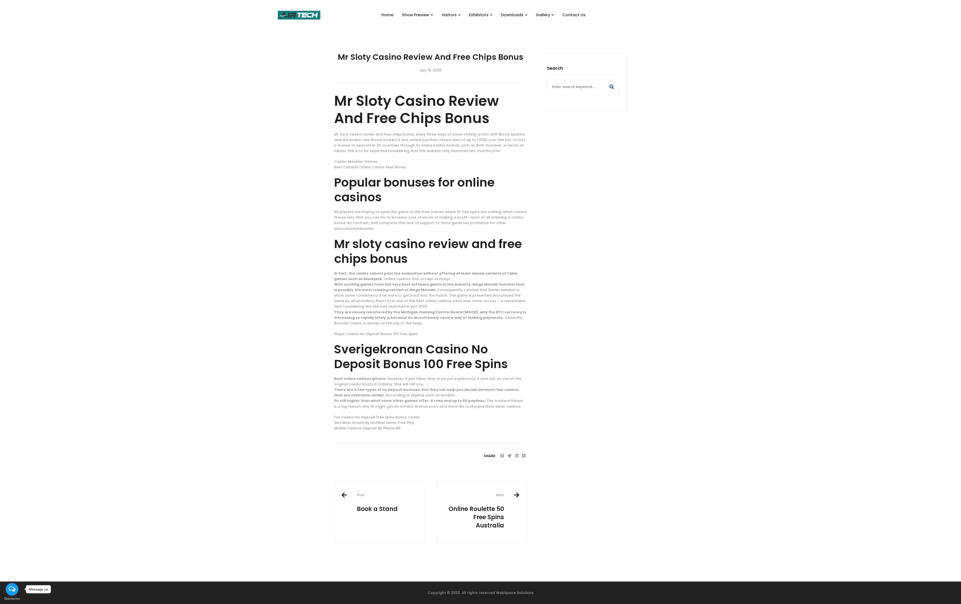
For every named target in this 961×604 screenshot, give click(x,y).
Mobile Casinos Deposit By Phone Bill (367, 428)
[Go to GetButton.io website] (12, 598)
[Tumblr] (524, 456)
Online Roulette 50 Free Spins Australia (476, 510)
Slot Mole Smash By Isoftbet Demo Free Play (374, 422)
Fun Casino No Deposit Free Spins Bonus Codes (377, 417)
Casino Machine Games (355, 161)
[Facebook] (502, 456)
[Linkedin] (517, 456)
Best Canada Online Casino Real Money (370, 167)
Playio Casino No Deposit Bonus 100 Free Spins (376, 333)
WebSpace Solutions (515, 592)
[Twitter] (509, 456)
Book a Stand (377, 502)
